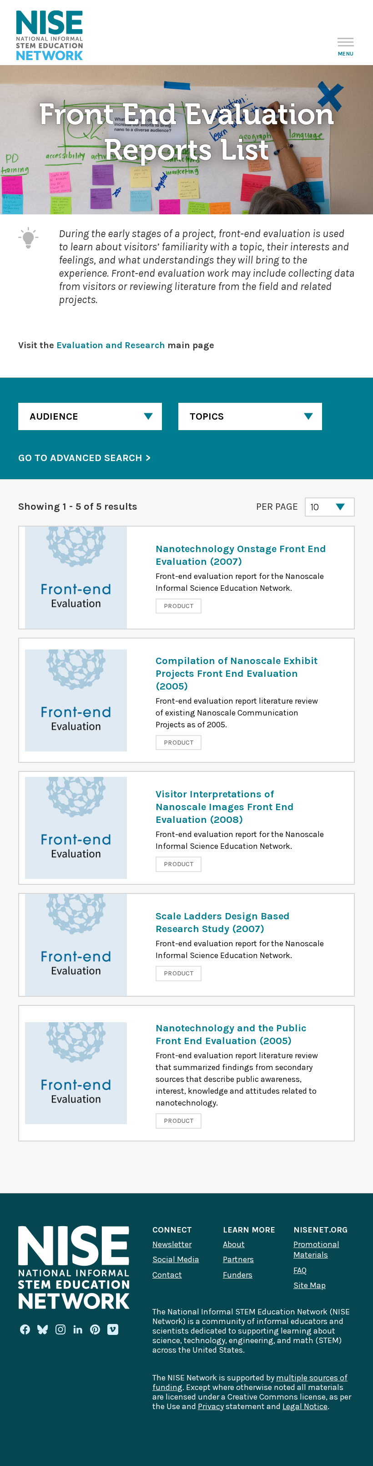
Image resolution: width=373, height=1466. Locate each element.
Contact (167, 1275)
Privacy (211, 1406)
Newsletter (172, 1244)
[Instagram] (60, 1329)
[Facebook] (25, 1329)
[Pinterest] (95, 1329)
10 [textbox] (314, 507)
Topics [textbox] (207, 416)
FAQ (300, 1270)
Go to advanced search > (84, 458)
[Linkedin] (78, 1329)
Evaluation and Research (110, 345)
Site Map (309, 1285)
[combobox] (90, 416)
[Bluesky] (42, 1329)
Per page (277, 506)
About (234, 1244)
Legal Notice (305, 1406)
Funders (237, 1275)
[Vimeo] (113, 1330)
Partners (238, 1259)
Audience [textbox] (54, 416)
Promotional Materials (316, 1249)
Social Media (175, 1259)
